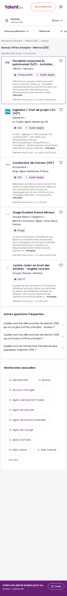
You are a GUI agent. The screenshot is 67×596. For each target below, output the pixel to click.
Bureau (46, 380)
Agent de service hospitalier (29, 420)
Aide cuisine (20, 450)
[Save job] (61, 60)
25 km (55, 20)
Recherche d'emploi (11, 41)
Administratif (20, 380)
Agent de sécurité (23, 410)
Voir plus (17, 95)
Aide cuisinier (49, 450)
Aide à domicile (22, 440)
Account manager (24, 390)
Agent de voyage (23, 430)
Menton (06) (31, 41)
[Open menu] (61, 7)
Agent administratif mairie (28, 400)
